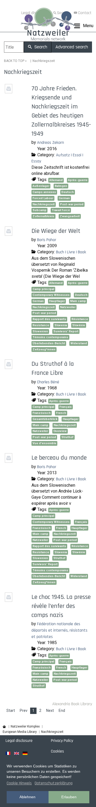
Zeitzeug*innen (44, 349)
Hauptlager (57, 301)
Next (50, 710)
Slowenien (40, 331)
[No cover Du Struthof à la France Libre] (9, 367)
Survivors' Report (65, 331)
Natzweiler (67, 307)
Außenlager (41, 186)
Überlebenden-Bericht (49, 343)
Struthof (67, 437)
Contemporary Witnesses (51, 295)
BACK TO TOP (14, 61)
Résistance (79, 319)
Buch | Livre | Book (71, 252)
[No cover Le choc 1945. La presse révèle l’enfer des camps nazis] (9, 600)
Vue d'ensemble (44, 443)
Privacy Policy (62, 740)
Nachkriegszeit (44, 204)
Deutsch (67, 192)
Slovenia (60, 325)
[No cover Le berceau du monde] (9, 461)
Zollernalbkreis (43, 216)
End (62, 710)
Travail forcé (61, 210)
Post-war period (71, 204)
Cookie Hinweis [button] (19, 783)
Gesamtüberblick (45, 419)
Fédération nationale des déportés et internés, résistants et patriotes (59, 630)
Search (40, 47)
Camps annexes (44, 192)
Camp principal (43, 289)
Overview (60, 431)
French (61, 413)
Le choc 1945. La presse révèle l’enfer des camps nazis (61, 606)
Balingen (61, 186)
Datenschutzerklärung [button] (54, 783)
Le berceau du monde (59, 458)
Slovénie (78, 325)
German (64, 198)
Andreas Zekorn (50, 142)
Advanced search (71, 47)
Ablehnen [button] (27, 797)
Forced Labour (43, 198)
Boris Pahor (46, 240)
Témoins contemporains (50, 337)
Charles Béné (48, 382)
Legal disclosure (19, 740)
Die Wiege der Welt (55, 231)
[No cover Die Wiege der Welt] (9, 234)
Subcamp (39, 210)
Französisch (42, 413)
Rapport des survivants (49, 319)
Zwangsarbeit (70, 216)
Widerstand (78, 343)
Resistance (41, 325)
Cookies (57, 751)
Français (65, 407)
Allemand (56, 180)
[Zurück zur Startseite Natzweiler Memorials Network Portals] (48, 25)
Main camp (78, 301)
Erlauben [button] (69, 797)
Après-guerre (77, 180)
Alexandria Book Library (72, 704)
